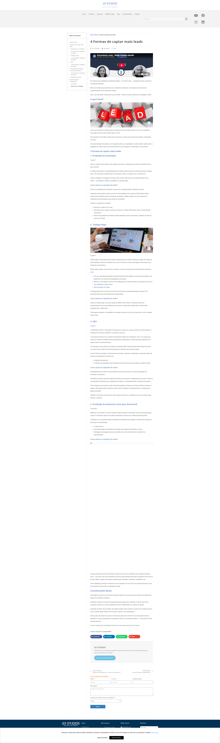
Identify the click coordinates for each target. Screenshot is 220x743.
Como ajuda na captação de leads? (78, 52)
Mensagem (93, 686)
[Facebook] (203, 15)
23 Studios (74, 84)
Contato (136, 14)
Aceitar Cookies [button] (116, 737)
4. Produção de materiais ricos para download (77, 69)
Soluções (100, 14)
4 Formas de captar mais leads (77, 45)
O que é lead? (73, 42)
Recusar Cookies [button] (103, 737)
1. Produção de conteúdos (77, 49)
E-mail (114, 679)
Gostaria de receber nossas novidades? (102, 697)
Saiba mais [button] (155, 732)
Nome (92, 679)
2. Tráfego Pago (74, 55)
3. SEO (71, 62)
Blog (118, 14)
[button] (96, 636)
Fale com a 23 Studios (77, 86)
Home (84, 14)
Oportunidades (127, 14)
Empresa (91, 14)
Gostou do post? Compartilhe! (74, 80)
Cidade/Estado (137, 679)
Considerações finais (75, 77)
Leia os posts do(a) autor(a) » (105, 658)
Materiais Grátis (109, 14)
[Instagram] (196, 22)
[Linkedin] (203, 22)
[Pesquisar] (186, 19)
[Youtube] (196, 15)
